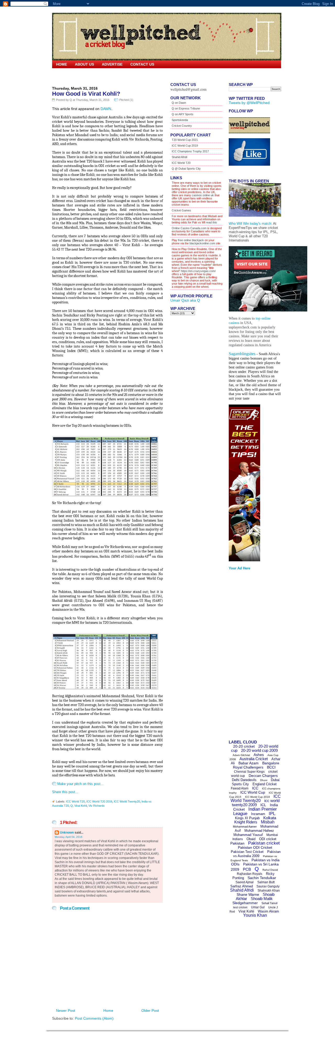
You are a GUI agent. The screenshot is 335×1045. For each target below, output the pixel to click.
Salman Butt (266, 882)
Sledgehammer (245, 903)
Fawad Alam (239, 788)
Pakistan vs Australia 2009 (257, 854)
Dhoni (263, 780)
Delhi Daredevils (244, 780)
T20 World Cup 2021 (185, 139)
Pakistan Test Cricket (247, 852)
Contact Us (142, 64)
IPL (272, 813)
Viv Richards (96, 805)
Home (61, 64)
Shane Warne (248, 894)
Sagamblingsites (242, 353)
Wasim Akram (268, 911)
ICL (263, 805)
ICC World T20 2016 (99, 801)
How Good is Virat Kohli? (86, 93)
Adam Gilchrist (241, 755)
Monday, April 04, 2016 (68, 836)
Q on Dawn (179, 102)
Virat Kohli (80, 805)
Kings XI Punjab (247, 818)
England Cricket (265, 784)
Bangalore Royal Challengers (256, 765)
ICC (255, 788)
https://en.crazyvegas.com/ (198, 271)
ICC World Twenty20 (127, 801)
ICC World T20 (75, 801)
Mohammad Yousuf (248, 835)
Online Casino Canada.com (189, 228)
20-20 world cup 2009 (259, 750)
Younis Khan (255, 915)
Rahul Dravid (270, 869)
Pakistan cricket (264, 843)
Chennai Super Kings (249, 771)
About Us (84, 64)
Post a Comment (74, 908)
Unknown (67, 832)
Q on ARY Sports (182, 114)
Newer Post (65, 1010)
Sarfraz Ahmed (241, 886)
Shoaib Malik (262, 898)
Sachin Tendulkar (262, 878)
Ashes (259, 755)
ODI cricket (267, 839)
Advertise (112, 64)
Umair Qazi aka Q (185, 300)
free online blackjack (191, 240)
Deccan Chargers (263, 775)
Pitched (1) (126, 99)
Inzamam (258, 814)
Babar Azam (248, 763)
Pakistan (237, 843)
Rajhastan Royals (249, 874)
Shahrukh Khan (269, 890)
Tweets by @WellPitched (249, 103)
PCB (247, 869)
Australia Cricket (253, 759)
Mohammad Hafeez (259, 831)
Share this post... (65, 792)
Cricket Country (182, 125)
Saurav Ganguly (268, 886)
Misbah (268, 822)
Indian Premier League (255, 811)
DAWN (105, 109)
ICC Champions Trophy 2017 (190, 151)
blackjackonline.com (202, 243)
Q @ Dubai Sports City (186, 168)
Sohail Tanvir (269, 903)
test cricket (240, 907)
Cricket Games (181, 210)
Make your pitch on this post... (80, 784)
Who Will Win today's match (250, 224)
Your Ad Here (239, 568)
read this (211, 222)
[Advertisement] (250, 656)
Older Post (150, 1010)
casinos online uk (203, 195)
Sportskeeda (180, 120)
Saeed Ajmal (245, 882)
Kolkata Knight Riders (255, 820)
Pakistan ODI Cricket (255, 847)
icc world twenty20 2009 (256, 802)
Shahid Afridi (179, 157)
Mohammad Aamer (245, 826)
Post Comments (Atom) (94, 1018)
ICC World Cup (252, 792)
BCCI (271, 767)
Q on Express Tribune (186, 108)
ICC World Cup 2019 (185, 145)
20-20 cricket (244, 746)
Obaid (251, 839)
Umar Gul (258, 907)
